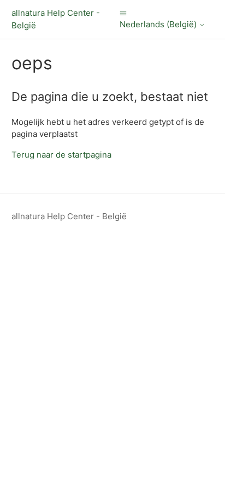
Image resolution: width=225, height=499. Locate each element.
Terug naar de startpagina (61, 154)
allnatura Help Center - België (69, 216)
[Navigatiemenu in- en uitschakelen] (123, 12)
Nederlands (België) (159, 24)
